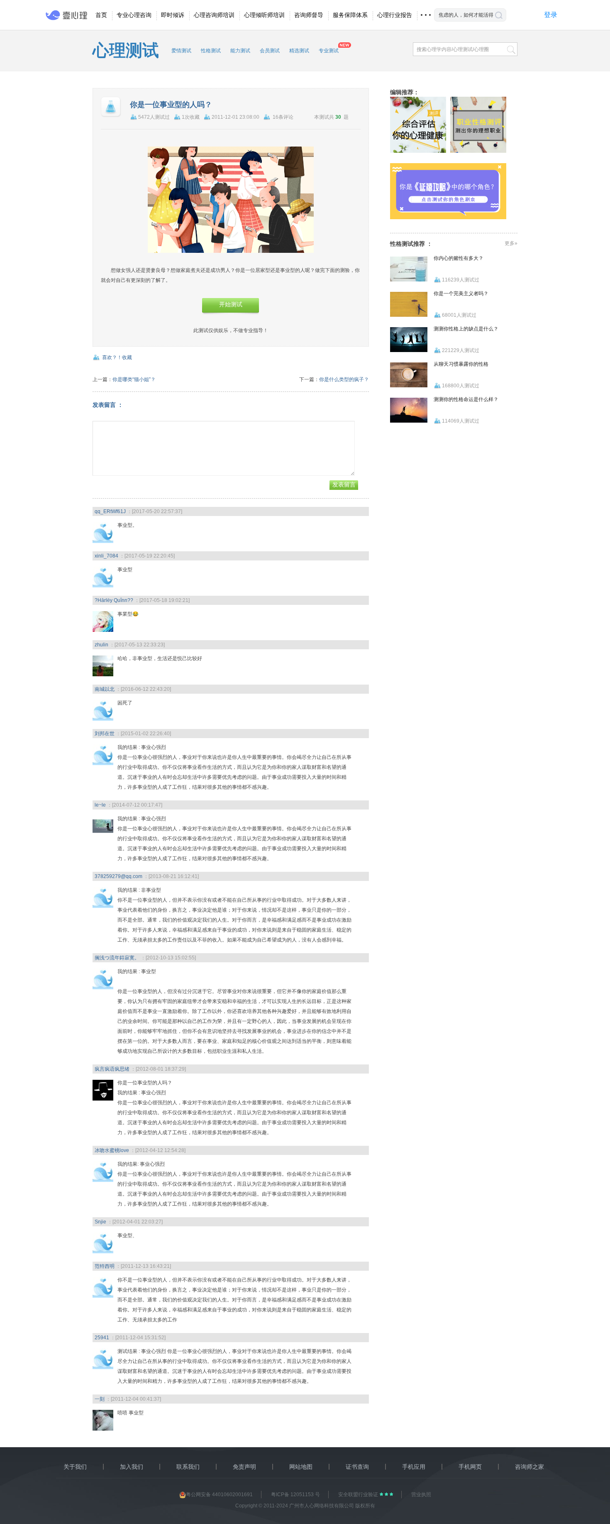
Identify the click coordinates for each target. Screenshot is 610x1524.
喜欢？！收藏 (117, 357)
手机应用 (413, 1467)
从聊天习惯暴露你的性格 (461, 364)
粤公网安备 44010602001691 (219, 1494)
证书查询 (357, 1467)
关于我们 (75, 1467)
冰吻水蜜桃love (112, 1150)
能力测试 (240, 51)
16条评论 (283, 117)
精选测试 (299, 51)
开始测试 (230, 304)
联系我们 (188, 1467)
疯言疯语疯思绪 (112, 1069)
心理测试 (126, 50)
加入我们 (131, 1467)
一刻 (100, 1399)
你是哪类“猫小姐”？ (134, 379)
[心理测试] (448, 191)
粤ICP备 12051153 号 (295, 1494)
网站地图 (300, 1467)
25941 (102, 1338)
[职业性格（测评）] (478, 125)
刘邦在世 (105, 733)
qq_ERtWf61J (110, 511)
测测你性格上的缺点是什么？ (466, 329)
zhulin (101, 645)
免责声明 (244, 1467)
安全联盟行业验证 (358, 1494)
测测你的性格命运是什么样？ (466, 399)
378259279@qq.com (118, 876)
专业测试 (329, 51)
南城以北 (105, 689)
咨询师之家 (529, 1467)
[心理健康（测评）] (418, 125)
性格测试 (211, 51)
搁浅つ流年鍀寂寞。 (117, 958)
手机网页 (470, 1467)
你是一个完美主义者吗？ (461, 293)
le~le (100, 805)
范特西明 (105, 1266)
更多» (511, 243)
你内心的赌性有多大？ (458, 258)
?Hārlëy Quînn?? (114, 600)
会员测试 (270, 51)
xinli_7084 (106, 556)
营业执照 (421, 1494)
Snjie (100, 1222)
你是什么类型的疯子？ (344, 379)
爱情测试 (181, 51)
